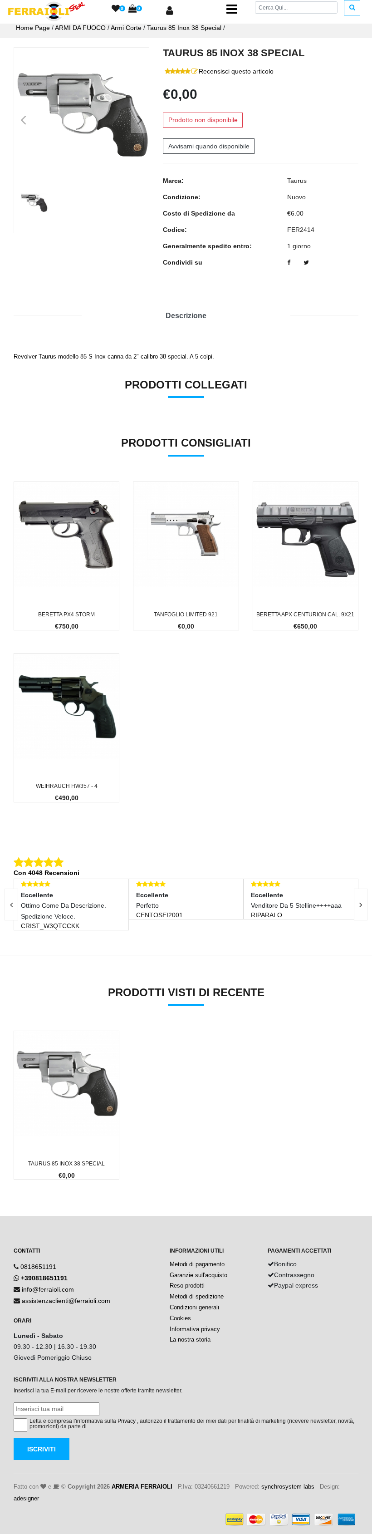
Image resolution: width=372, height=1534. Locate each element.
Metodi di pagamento (197, 1264)
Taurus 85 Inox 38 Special (184, 27)
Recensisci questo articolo (236, 71)
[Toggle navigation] (232, 9)
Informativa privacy (195, 1329)
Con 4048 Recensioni (46, 872)
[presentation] (360, 904)
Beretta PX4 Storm (66, 614)
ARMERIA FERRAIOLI (142, 1486)
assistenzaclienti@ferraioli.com (66, 1300)
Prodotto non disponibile (203, 119)
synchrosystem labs (287, 1486)
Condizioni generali (194, 1307)
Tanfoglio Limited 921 (186, 614)
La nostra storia (190, 1339)
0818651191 (38, 1266)
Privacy (126, 1421)
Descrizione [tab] (186, 316)
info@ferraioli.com (48, 1289)
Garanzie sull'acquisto (198, 1275)
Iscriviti (41, 1449)
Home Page (33, 27)
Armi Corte (126, 27)
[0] (116, 9)
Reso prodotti (187, 1285)
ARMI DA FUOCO (80, 27)
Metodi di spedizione (197, 1296)
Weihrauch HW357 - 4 (67, 786)
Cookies (180, 1318)
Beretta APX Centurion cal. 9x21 (305, 614)
